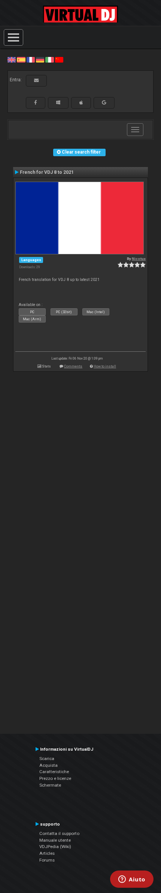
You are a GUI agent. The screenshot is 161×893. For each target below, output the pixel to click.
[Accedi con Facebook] (35, 102)
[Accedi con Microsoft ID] (58, 102)
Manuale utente (55, 840)
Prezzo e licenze (55, 778)
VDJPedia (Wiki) (55, 846)
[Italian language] (49, 59)
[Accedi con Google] (104, 102)
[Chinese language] (59, 59)
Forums (47, 860)
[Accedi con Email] (36, 80)
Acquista (48, 765)
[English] (11, 59)
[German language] (40, 59)
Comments (73, 366)
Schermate (50, 785)
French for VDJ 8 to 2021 (47, 172)
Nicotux (139, 259)
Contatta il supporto (59, 833)
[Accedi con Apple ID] (81, 102)
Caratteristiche (54, 771)
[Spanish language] (21, 59)
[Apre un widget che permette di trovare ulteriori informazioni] (132, 880)
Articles (47, 853)
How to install (105, 366)
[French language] (31, 59)
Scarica (46, 758)
